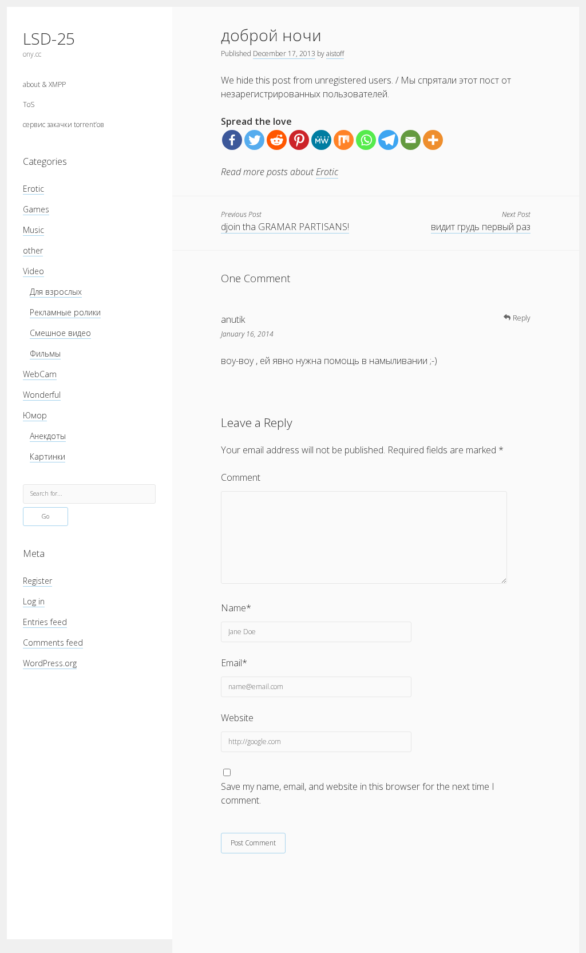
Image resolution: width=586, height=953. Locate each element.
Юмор (35, 415)
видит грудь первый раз (480, 226)
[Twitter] (254, 140)
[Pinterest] (299, 140)
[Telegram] (388, 140)
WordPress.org (50, 663)
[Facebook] (232, 140)
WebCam (40, 374)
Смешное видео (60, 332)
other (33, 250)
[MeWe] (321, 140)
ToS (28, 104)
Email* (234, 663)
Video (33, 271)
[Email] (411, 140)
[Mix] (344, 140)
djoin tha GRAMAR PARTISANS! (285, 226)
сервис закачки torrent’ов (63, 124)
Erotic (33, 188)
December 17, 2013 (284, 53)
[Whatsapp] (366, 140)
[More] (433, 140)
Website (237, 717)
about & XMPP (44, 84)
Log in (34, 601)
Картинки (47, 456)
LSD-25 (49, 38)
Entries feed (45, 621)
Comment (240, 477)
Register (37, 580)
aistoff (335, 53)
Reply (521, 318)
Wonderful (42, 394)
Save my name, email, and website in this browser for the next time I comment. (357, 793)
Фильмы (45, 353)
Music (33, 229)
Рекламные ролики (65, 312)
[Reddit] (277, 140)
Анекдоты (48, 435)
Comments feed (53, 642)
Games (36, 209)
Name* (236, 608)
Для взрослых (56, 291)
